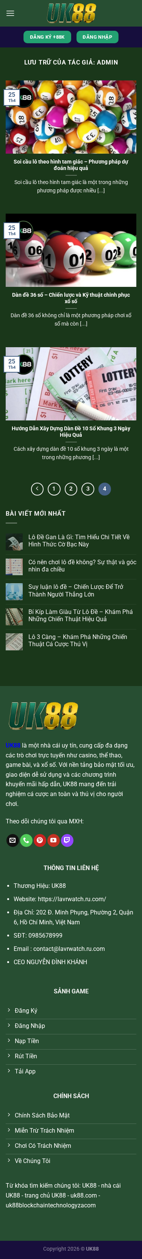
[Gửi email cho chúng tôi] (12, 840)
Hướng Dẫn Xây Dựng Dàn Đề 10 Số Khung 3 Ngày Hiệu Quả (71, 431)
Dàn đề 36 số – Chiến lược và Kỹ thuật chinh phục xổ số (71, 298)
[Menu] (10, 13)
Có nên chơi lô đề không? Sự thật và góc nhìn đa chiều (82, 566)
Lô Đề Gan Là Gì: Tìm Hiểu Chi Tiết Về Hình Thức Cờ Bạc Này (79, 541)
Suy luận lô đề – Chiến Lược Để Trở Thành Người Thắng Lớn (75, 590)
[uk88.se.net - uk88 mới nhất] (71, 13)
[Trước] (37, 489)
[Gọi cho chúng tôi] (26, 840)
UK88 (13, 745)
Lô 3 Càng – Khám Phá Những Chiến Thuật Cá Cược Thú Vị (77, 640)
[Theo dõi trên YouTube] (53, 840)
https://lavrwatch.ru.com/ (72, 899)
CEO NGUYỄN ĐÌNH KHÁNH (50, 962)
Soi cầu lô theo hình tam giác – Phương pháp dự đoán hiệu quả (71, 165)
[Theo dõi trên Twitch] (67, 840)
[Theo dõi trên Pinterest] (40, 840)
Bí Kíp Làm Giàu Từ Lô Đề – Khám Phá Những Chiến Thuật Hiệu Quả (80, 615)
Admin (107, 62)
